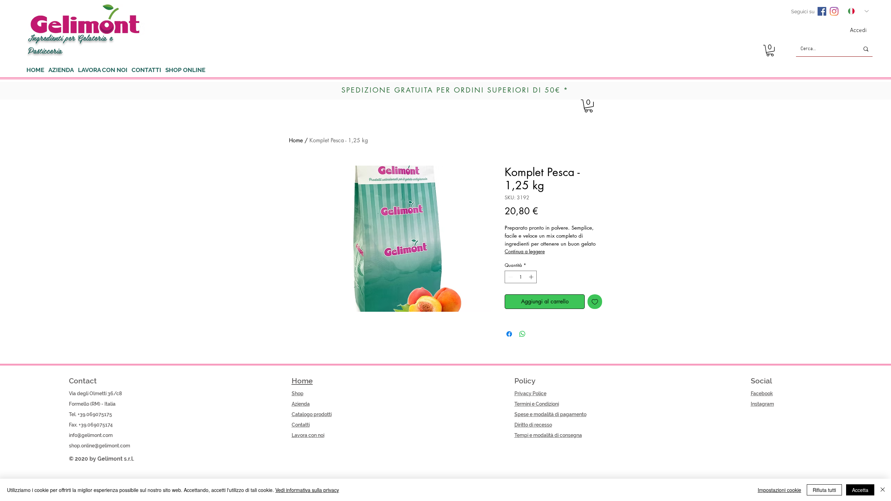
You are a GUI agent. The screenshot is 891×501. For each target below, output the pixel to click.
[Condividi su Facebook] (509, 334)
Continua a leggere (525, 251)
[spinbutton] (521, 277)
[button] (770, 50)
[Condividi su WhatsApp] (522, 334)
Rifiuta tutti (824, 489)
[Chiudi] (882, 489)
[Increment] (532, 277)
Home (296, 140)
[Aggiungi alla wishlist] (595, 301)
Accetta (860, 489)
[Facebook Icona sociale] (822, 11)
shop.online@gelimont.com (99, 445)
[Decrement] (510, 277)
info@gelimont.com (91, 435)
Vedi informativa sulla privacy (307, 489)
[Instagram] (834, 11)
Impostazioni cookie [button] (779, 489)
